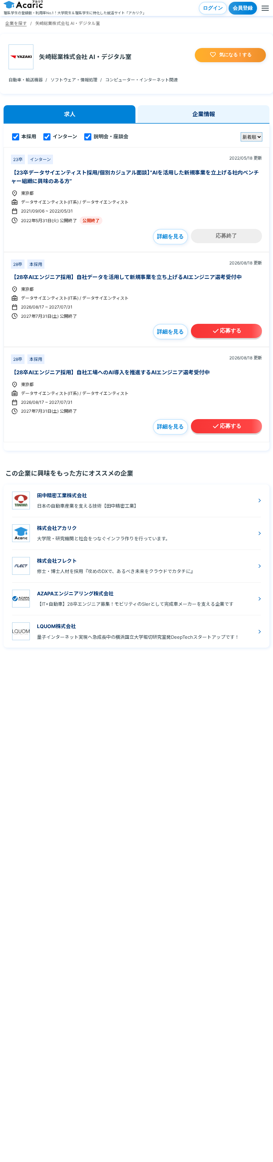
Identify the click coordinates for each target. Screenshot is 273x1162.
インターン (64, 136)
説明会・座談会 (110, 136)
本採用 (28, 136)
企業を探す (16, 23)
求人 (69, 114)
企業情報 (203, 114)
